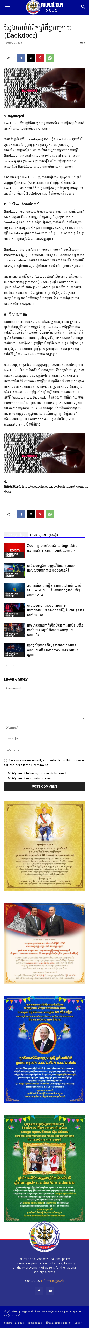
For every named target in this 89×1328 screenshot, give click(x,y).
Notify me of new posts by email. (30, 778)
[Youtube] (50, 1291)
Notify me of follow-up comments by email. (37, 773)
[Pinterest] (40, 58)
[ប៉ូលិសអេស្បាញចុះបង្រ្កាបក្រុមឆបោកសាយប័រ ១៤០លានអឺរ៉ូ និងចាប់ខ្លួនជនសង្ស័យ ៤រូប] (14, 610)
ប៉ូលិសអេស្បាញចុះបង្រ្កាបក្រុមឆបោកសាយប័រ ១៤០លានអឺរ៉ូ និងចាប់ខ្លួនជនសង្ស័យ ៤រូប (55, 610)
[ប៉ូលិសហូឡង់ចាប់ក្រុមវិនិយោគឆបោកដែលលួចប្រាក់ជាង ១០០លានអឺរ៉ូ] (14, 570)
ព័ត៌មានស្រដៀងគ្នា (16, 534)
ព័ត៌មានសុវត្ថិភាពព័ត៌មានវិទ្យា (11, 554)
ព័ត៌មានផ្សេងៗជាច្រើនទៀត (44, 534)
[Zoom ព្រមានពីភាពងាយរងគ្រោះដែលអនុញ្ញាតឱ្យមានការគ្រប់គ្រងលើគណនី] (14, 550)
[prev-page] (6, 665)
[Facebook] (21, 58)
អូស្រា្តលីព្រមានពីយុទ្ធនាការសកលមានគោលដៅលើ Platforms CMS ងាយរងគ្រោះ (53, 650)
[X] (31, 58)
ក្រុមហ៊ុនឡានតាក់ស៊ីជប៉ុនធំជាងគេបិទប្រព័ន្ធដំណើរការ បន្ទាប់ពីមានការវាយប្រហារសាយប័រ (55, 630)
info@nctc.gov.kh (52, 1281)
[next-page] (13, 665)
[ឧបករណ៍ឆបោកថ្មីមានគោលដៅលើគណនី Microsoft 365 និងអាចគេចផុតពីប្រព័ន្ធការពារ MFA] (14, 590)
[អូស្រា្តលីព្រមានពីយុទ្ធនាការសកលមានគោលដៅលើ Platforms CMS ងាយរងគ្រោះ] (14, 650)
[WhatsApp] (50, 58)
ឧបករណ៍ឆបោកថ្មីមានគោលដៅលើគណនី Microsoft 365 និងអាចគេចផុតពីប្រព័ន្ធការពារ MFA (54, 590)
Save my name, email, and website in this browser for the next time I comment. (44, 763)
